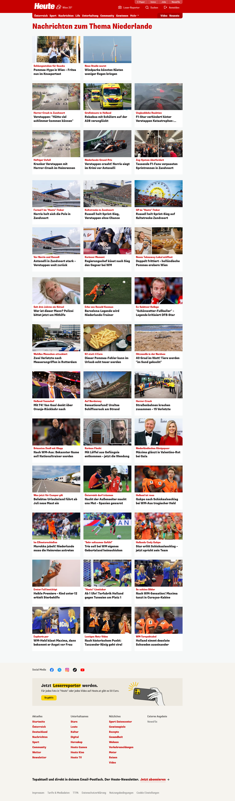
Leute (74, 726)
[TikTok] (75, 669)
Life (77, 15)
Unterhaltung (90, 15)
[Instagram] (67, 669)
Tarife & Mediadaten (58, 792)
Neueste (174, 15)
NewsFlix (152, 721)
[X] (59, 669)
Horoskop (76, 742)
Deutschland (39, 732)
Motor (113, 752)
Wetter (36, 752)
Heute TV (76, 757)
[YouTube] (82, 669)
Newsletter (39, 757)
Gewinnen (122, 15)
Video (164, 15)
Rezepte (114, 732)
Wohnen (114, 742)
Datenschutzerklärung (94, 792)
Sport (53, 15)
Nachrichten (39, 737)
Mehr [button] (133, 15)
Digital (75, 737)
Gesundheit (116, 737)
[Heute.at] (44, 6)
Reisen (113, 757)
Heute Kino (77, 752)
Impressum (38, 792)
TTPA (75, 792)
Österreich (41, 15)
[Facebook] (52, 669)
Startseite (38, 721)
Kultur (74, 732)
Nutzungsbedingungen (121, 792)
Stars (74, 721)
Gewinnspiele (117, 726)
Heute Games (79, 747)
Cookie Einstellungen (148, 792)
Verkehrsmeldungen (121, 747)
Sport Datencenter (120, 721)
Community (107, 15)
